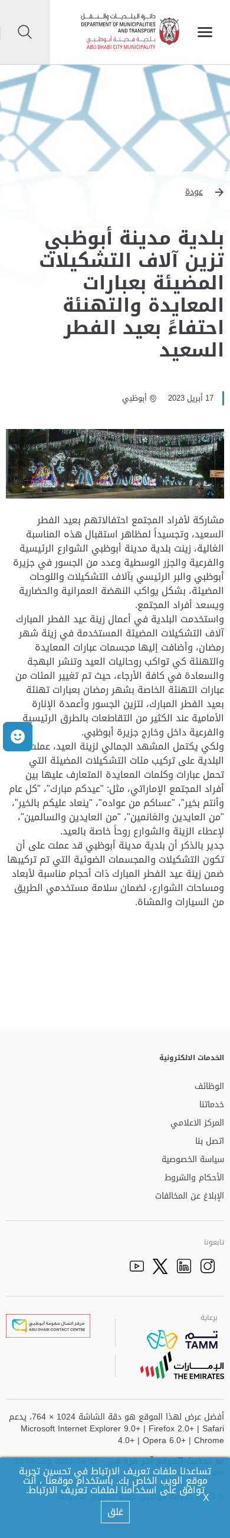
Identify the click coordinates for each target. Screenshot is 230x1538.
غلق (115, 1512)
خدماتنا (211, 1105)
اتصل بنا (209, 1142)
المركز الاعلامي (197, 1123)
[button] (115, 192)
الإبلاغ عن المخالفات (189, 1196)
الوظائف (209, 1087)
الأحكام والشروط (194, 1178)
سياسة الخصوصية (193, 1160)
